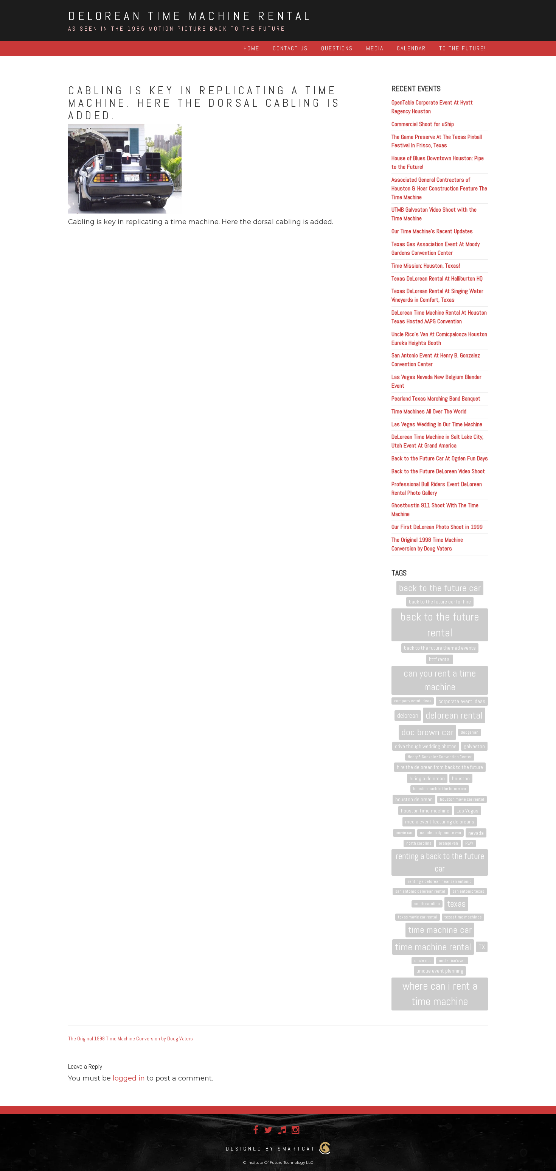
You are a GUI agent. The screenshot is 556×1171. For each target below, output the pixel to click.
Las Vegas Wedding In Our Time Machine (436, 424)
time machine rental (433, 947)
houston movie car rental (462, 799)
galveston (474, 746)
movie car (404, 832)
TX (481, 947)
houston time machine (425, 810)
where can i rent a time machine (439, 994)
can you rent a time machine (440, 680)
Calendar (411, 48)
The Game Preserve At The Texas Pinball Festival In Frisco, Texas (436, 141)
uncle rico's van (452, 960)
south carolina (427, 903)
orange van (448, 843)
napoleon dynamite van (440, 832)
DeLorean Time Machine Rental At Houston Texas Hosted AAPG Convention (439, 317)
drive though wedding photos (426, 746)
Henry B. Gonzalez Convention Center (440, 757)
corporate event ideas (461, 701)
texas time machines (462, 917)
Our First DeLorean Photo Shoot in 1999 (437, 527)
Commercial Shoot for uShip (422, 124)
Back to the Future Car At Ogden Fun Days (439, 458)
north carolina (419, 843)
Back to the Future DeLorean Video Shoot (438, 471)
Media (375, 48)
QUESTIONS (337, 48)
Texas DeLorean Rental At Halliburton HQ (437, 278)
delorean (407, 715)
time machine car (440, 930)
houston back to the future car (439, 788)
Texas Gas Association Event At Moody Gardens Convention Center (435, 248)
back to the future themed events (440, 647)
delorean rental (454, 715)
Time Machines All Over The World (428, 411)
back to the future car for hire (440, 601)
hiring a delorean (427, 778)
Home (251, 48)
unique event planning (439, 970)
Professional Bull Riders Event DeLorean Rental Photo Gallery (436, 488)
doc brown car (427, 732)
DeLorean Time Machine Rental (190, 15)
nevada (476, 833)
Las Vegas (467, 810)
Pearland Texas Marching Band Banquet (435, 398)
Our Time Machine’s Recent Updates (432, 231)
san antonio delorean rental (420, 891)
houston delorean (414, 799)
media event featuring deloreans (439, 821)
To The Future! (462, 48)
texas (456, 903)
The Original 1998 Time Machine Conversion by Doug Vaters (427, 544)
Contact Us (290, 48)
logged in (129, 1078)
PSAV (469, 843)
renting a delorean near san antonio (440, 881)
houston (461, 778)
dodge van (469, 732)
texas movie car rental (417, 917)
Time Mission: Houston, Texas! (425, 266)
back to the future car (440, 588)
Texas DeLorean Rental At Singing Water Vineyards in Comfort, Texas (437, 295)
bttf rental (439, 659)
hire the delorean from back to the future (440, 767)
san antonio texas (468, 891)
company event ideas (412, 701)
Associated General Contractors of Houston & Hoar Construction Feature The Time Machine (439, 188)
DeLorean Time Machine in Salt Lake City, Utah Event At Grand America (437, 441)
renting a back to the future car (440, 862)
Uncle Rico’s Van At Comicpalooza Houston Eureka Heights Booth (439, 338)
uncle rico (423, 960)
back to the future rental (440, 625)
